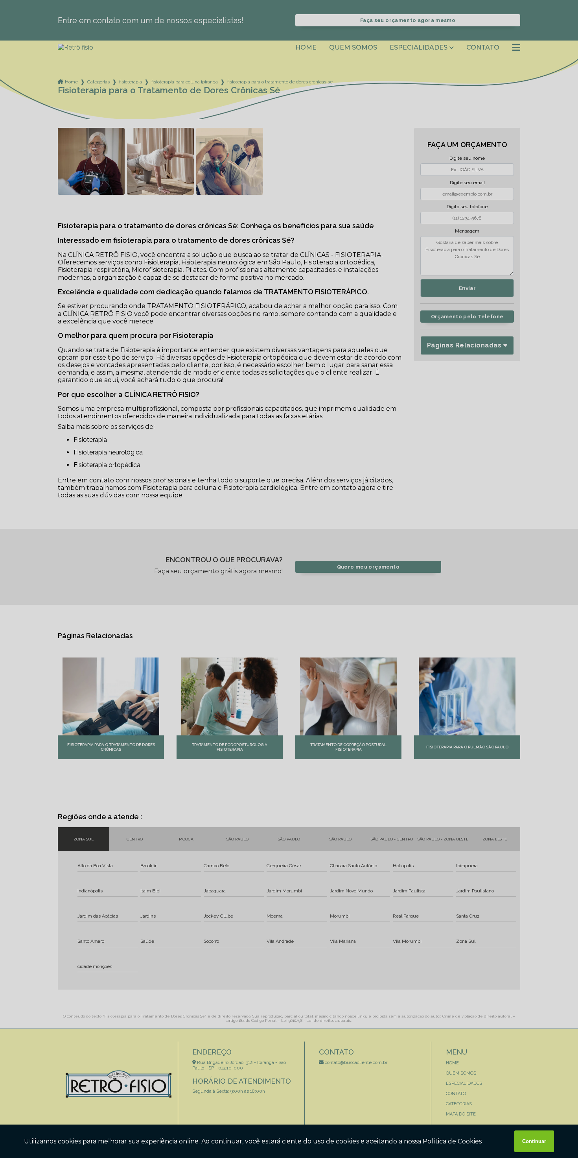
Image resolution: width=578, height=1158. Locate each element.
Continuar (534, 1141)
